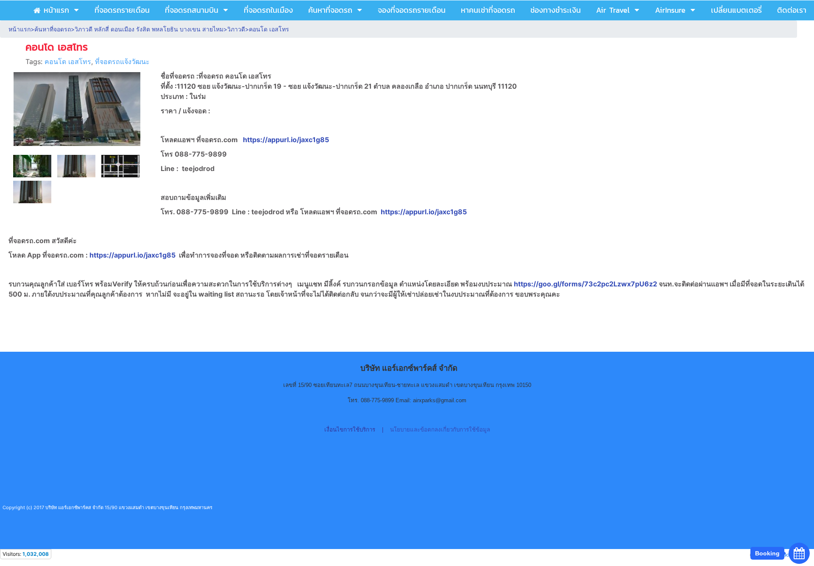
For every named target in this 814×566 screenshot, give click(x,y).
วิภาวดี (236, 29)
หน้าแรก (19, 29)
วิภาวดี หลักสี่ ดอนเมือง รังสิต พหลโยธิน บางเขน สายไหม (149, 29)
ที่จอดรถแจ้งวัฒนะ (122, 61)
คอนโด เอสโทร (68, 61)
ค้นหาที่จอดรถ (52, 29)
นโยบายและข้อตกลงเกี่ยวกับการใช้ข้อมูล (440, 429)
